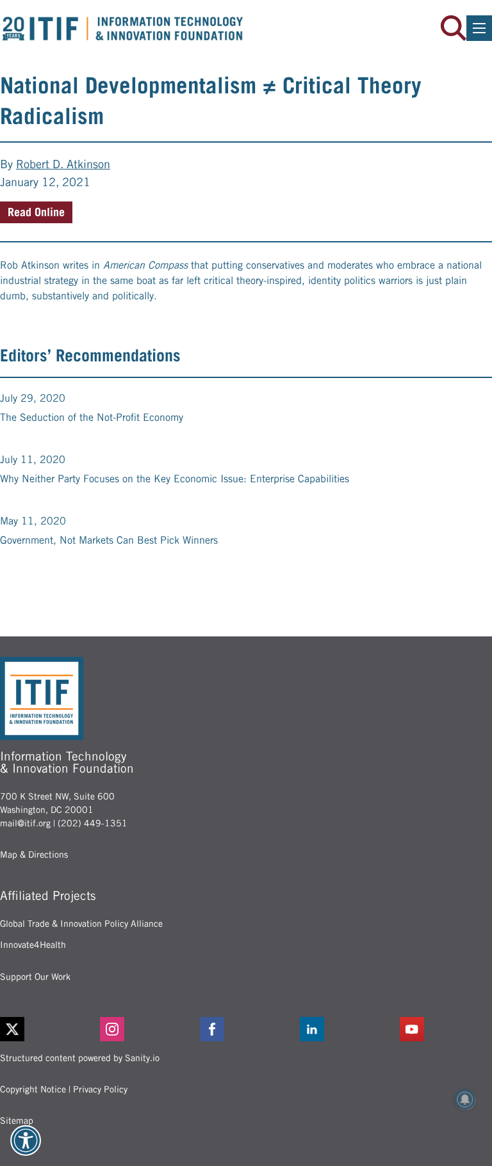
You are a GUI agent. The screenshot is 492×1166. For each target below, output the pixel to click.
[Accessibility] (25, 1140)
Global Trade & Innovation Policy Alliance (81, 923)
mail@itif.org (25, 823)
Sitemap (16, 1120)
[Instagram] (146, 1029)
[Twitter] (12, 1029)
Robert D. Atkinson (63, 164)
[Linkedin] (346, 1029)
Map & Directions (34, 854)
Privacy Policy (100, 1089)
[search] (453, 28)
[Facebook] (246, 1029)
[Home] (123, 28)
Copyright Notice (33, 1089)
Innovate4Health (33, 944)
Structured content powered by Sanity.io (80, 1057)
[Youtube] (446, 1029)
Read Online (36, 212)
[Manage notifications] (465, 1099)
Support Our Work (35, 976)
